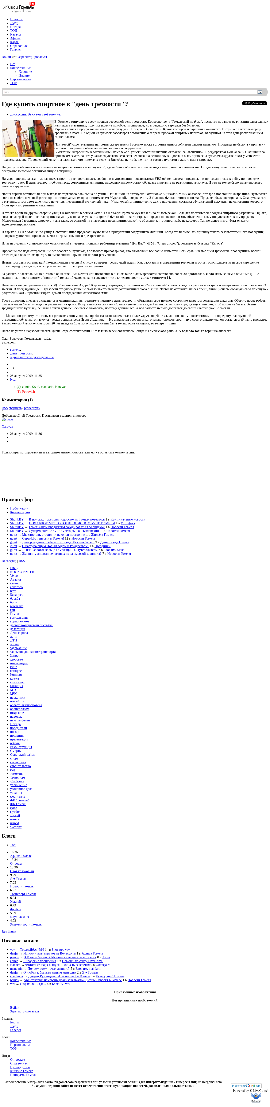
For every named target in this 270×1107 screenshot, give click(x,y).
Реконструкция (21, 747)
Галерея (15, 49)
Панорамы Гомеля (23, 1075)
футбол (15, 811)
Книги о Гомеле (21, 1071)
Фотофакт (128, 523)
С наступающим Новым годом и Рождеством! (55, 546)
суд (12, 770)
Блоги (14, 1022)
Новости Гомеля (122, 527)
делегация (17, 629)
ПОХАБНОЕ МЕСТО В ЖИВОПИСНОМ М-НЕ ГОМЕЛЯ (72, 523)
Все (12, 64)
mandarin (47, 387)
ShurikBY (17, 519)
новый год (17, 701)
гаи (12, 610)
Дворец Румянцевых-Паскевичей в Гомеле (59, 976)
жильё (14, 644)
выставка (16, 606)
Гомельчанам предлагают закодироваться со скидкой (67, 527)
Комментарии (20, 512)
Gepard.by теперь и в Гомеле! (43, 538)
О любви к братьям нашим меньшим (49, 972)
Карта (14, 42)
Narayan (60, 387)
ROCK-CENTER (22, 572)
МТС (14, 690)
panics (14, 957)
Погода (15, 27)
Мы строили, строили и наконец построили (53, 534)
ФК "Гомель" (19, 800)
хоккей (15, 815)
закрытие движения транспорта (33, 652)
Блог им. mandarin (88, 968)
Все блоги (9, 931)
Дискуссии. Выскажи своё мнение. (35, 114)
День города (19, 633)
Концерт (16, 674)
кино (13, 667)
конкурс (16, 671)
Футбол (15, 909)
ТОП (13, 30)
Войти (6, 57)
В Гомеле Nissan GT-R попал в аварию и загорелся (60, 957)
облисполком (19, 709)
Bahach (15, 965)
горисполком (19, 621)
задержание (18, 648)
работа (15, 743)
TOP (13, 83)
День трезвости (21, 353)
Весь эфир (9, 561)
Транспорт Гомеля (23, 894)
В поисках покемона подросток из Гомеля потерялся (67, 519)
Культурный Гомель (110, 976)
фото (13, 808)
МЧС (14, 693)
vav (12, 949)
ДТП (13, 640)
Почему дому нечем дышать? (49, 968)
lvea (13, 379)
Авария (15, 579)
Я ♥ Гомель (18, 878)
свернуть (15, 408)
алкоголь (16, 587)
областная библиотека (26, 705)
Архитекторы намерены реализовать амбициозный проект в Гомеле (73, 980)
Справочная (18, 46)
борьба (15, 598)
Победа (15, 724)
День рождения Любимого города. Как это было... (58, 542)
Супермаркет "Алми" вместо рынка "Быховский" (64, 531)
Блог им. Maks (114, 550)
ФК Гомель (18, 804)
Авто (106, 957)
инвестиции (19, 663)
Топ (13, 845)
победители (18, 728)
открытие (17, 712)
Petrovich (28, 391)
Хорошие (25, 71)
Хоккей (15, 901)
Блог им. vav (61, 949)
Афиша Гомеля (20, 856)
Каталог (16, 34)
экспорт (16, 827)
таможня (16, 773)
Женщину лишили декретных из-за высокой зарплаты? (61, 553)
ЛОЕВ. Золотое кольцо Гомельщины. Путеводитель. (60, 550)
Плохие (24, 75)
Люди (14, 23)
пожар (14, 731)
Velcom (15, 575)
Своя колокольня (22, 871)
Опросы (16, 863)
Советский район (22, 754)
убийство (17, 781)
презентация (19, 739)
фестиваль (17, 796)
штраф (14, 823)
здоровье (16, 659)
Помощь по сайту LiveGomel (82, 961)
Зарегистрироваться (32, 57)
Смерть (15, 751)
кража (14, 678)
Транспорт (17, 777)
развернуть (32, 408)
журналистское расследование (32, 357)
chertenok (16, 976)
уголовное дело (21, 789)
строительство (20, 766)
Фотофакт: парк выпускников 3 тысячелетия (57, 965)
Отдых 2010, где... (33, 984)
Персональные (20, 79)
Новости (16, 19)
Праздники (102, 546)
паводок (16, 716)
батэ (13, 591)
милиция (16, 686)
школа (14, 819)
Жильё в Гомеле (102, 534)
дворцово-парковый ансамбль (31, 625)
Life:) (14, 568)
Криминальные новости (128, 519)
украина (16, 792)
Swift (35, 387)
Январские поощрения (39, 961)
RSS (5, 408)
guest (13, 534)
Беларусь (16, 594)
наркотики (17, 697)
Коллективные (20, 68)
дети (13, 636)
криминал (17, 682)
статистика (18, 762)
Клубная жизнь (21, 917)
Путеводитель (20, 1067)
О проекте (17, 1059)
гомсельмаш (19, 617)
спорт (14, 758)
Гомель (15, 613)
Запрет (15, 655)
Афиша (15, 38)
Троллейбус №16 (32, 949)
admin (26, 387)
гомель (15, 349)
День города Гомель (114, 542)
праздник (17, 735)
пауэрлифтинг (20, 720)
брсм (13, 602)
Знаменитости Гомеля (26, 924)
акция (14, 583)
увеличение (18, 785)
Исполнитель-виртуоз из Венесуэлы (49, 953)
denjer (14, 953)
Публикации (19, 508)
